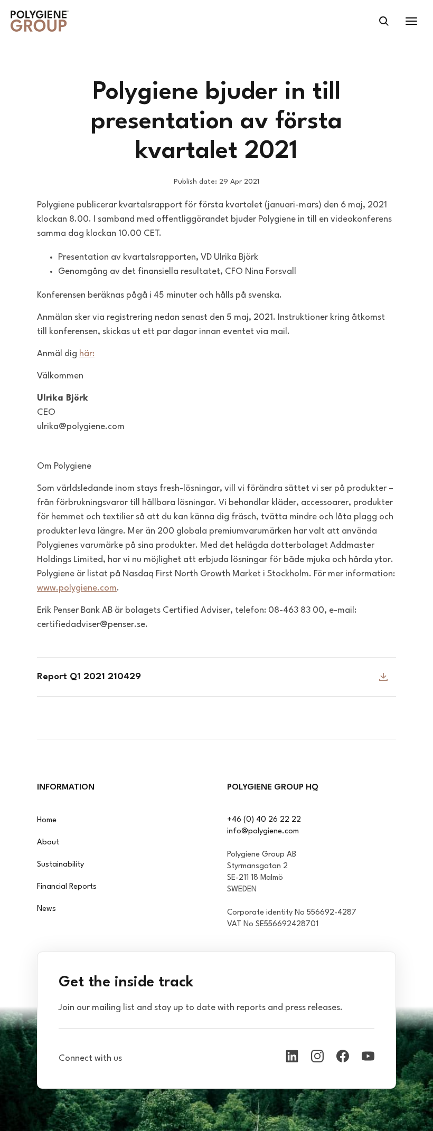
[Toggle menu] (411, 21)
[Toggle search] (384, 21)
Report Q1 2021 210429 (89, 676)
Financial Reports (67, 887)
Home (47, 820)
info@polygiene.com (263, 831)
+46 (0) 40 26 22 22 (264, 820)
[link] (40, 21)
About (48, 843)
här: (87, 353)
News (46, 909)
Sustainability (60, 865)
